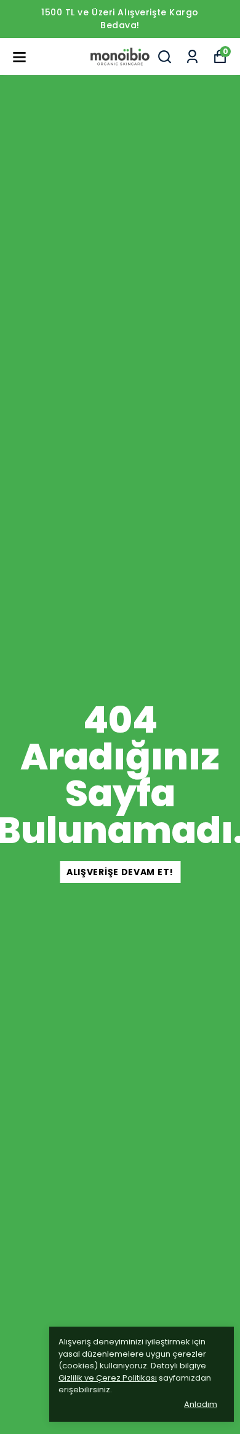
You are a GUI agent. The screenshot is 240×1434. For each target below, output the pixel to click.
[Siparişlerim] (192, 56)
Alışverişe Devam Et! (120, 872)
